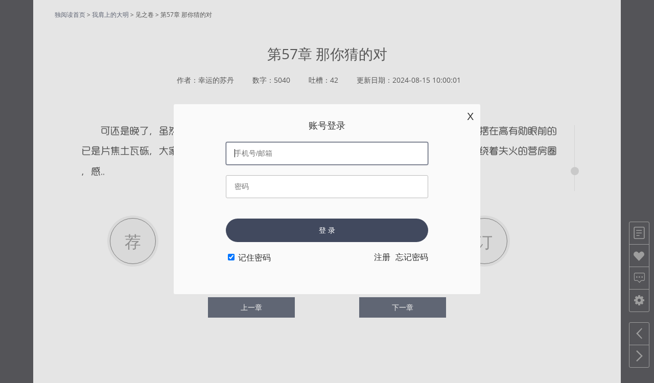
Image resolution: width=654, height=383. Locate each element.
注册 (382, 257)
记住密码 (254, 257)
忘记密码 (411, 257)
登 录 (327, 230)
